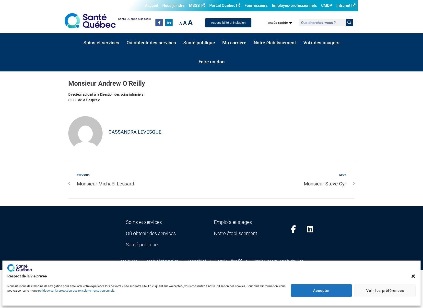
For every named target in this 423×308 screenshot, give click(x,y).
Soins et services (101, 43)
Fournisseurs (256, 5)
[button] (413, 276)
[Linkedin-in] (169, 22)
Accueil (151, 5)
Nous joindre (173, 5)
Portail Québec (222, 5)
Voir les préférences (385, 290)
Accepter (321, 290)
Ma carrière (234, 43)
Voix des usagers (321, 43)
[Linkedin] (310, 229)
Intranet (343, 5)
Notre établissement (275, 43)
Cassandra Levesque (134, 132)
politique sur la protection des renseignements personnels (76, 290)
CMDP (326, 5)
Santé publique (199, 43)
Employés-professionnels (294, 5)
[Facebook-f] (159, 22)
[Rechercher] (349, 22)
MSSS (194, 5)
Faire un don (212, 62)
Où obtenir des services (151, 43)
